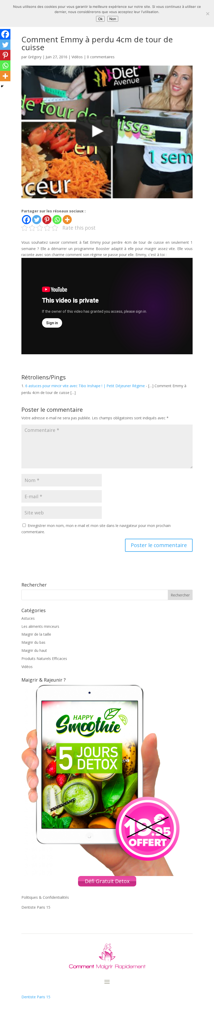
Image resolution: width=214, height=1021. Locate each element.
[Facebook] (26, 219)
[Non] (207, 13)
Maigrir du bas (33, 642)
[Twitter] (36, 219)
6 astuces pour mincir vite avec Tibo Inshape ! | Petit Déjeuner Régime (85, 385)
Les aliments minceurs (40, 626)
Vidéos (77, 56)
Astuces (28, 618)
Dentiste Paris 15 (35, 907)
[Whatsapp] (57, 219)
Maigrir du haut (34, 650)
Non (112, 19)
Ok (100, 19)
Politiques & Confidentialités (45, 897)
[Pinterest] (46, 219)
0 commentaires (101, 56)
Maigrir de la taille (36, 634)
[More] (67, 219)
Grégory (34, 56)
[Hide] (2, 86)
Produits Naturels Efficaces (44, 658)
